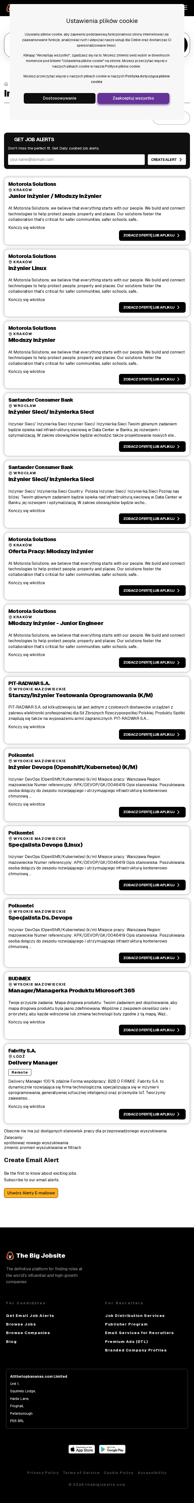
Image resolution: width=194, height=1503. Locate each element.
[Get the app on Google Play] (112, 1452)
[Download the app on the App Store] (81, 1452)
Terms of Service (81, 1472)
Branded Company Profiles (136, 1350)
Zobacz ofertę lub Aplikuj (148, 235)
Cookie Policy (119, 1472)
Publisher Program (126, 1324)
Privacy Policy (43, 1472)
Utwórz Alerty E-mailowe (31, 1193)
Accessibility (152, 1472)
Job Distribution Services (135, 1315)
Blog (11, 1341)
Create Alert (164, 159)
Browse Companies (28, 1332)
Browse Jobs (21, 1324)
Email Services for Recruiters (139, 1332)
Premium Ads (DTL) (126, 1341)
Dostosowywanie (59, 98)
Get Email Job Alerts (30, 1315)
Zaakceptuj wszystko (133, 98)
